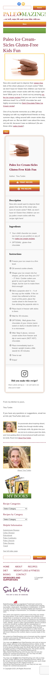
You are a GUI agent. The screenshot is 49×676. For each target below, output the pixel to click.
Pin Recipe (26, 189)
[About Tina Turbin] (17, 468)
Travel (5, 546)
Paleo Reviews (8, 543)
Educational (7, 535)
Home (6, 567)
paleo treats (18, 126)
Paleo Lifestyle (8, 541)
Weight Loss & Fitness (27, 570)
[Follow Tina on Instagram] (23, 5)
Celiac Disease (9, 533)
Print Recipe (26, 182)
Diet (5, 570)
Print (6, 132)
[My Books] (17, 498)
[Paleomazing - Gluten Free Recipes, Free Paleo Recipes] (24, 16)
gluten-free (38, 83)
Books (7, 574)
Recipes (32, 567)
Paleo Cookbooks (9, 538)
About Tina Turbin (24, 438)
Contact (21, 574)
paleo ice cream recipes (25, 239)
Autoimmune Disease (11, 530)
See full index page (10, 551)
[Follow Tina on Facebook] (19, 5)
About (18, 567)
